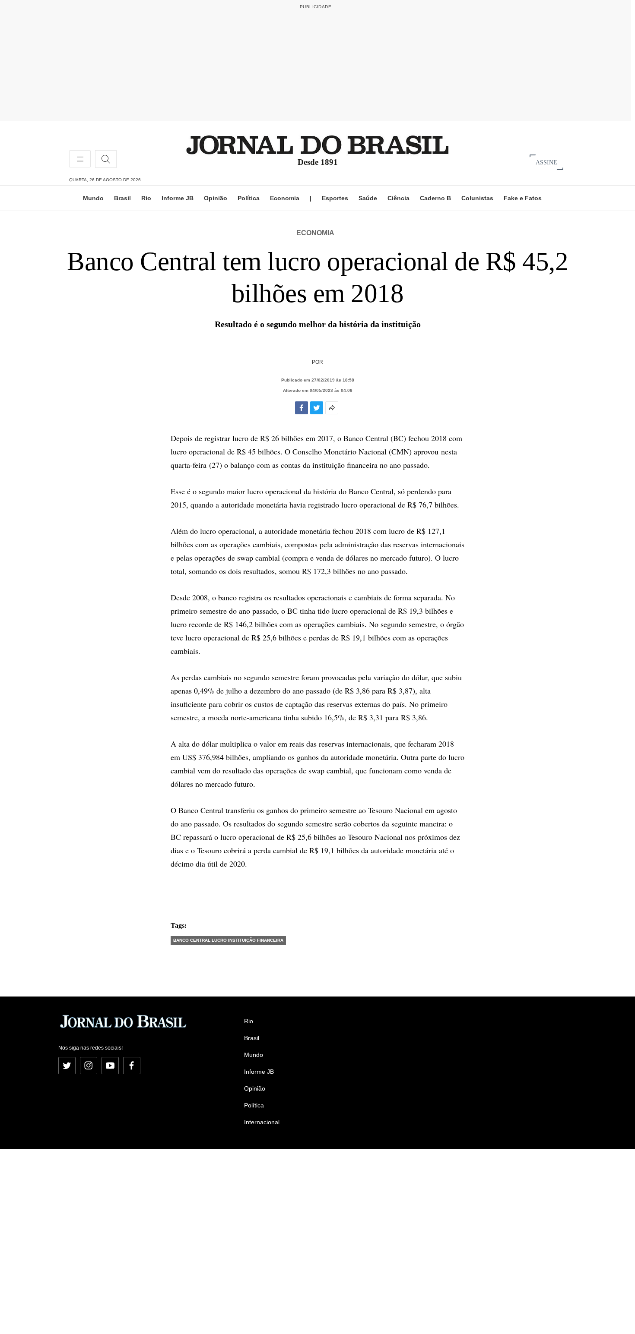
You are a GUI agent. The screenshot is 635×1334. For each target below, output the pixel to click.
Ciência (398, 198)
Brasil (122, 198)
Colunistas (477, 198)
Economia (284, 198)
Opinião (215, 198)
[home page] (317, 144)
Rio (146, 198)
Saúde (368, 198)
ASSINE (546, 162)
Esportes (335, 198)
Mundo (93, 198)
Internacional (261, 1122)
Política (249, 198)
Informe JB (178, 198)
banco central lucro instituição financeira (228, 940)
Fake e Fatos (523, 198)
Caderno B (435, 198)
